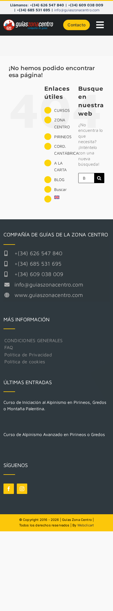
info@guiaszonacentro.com (76, 10)
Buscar (60, 189)
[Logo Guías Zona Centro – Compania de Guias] (30, 20)
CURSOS (62, 110)
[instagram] (22, 489)
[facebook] (8, 489)
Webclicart (85, 525)
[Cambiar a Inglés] (62, 197)
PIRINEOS (63, 136)
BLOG (59, 179)
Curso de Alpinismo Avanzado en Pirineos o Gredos (54, 434)
